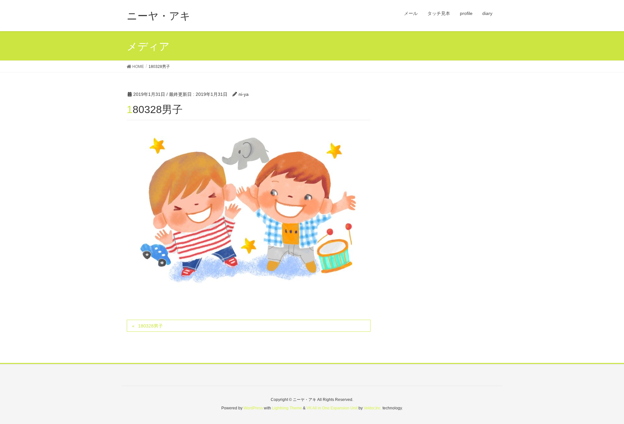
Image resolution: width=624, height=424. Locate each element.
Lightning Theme (287, 408)
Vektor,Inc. (373, 408)
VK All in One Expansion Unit (332, 408)
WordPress (253, 408)
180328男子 (150, 325)
